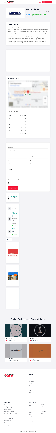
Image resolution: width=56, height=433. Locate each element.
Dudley (42, 404)
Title (8, 160)
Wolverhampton (11, 360)
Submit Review (12, 188)
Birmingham (36, 11)
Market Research (7, 420)
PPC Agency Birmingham (36, 359)
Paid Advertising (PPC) (8, 418)
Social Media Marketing (9, 411)
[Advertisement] (28, 60)
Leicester (42, 416)
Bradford (30, 412)
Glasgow (42, 409)
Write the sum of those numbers (14, 180)
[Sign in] (40, 2)
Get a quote (31, 381)
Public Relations (7, 422)
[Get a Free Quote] (13, 253)
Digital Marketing (7, 404)
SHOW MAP (28, 94)
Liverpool (42, 418)
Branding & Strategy (8, 407)
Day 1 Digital (33, 339)
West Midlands (42, 11)
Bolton (30, 410)
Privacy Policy (31, 392)
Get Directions (14, 212)
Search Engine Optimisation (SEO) (11, 413)
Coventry (30, 419)
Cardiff (30, 416)
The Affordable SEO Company (13, 359)
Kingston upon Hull (44, 411)
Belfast (30, 405)
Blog (30, 385)
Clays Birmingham (10, 339)
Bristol (30, 414)
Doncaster (31, 421)
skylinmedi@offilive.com (14, 197)
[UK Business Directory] (13, 276)
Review (9, 167)
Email (30, 154)
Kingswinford (33, 340)
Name (9, 154)
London (42, 420)
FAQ (30, 390)
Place (30, 160)
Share (10, 239)
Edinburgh (43, 407)
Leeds (42, 413)
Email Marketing (7, 416)
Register (30, 388)
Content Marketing (7, 409)
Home (30, 376)
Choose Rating (10, 147)
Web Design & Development (10, 425)
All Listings (31, 379)
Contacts (30, 383)
